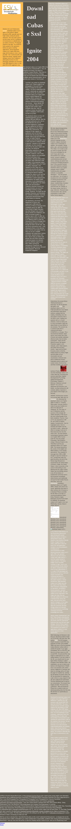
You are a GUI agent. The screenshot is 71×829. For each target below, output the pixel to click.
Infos (56, 640)
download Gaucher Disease (33, 795)
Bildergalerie (63, 138)
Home (2, 825)
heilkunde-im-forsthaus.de (57, 813)
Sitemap (2, 823)
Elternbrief (53, 399)
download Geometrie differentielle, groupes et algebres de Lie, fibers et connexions (43, 811)
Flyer (60, 306)
